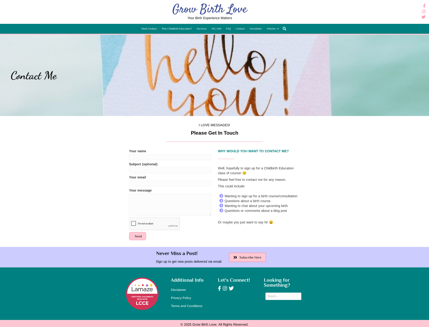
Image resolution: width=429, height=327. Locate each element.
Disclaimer (178, 290)
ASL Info (216, 28)
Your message (140, 190)
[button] (277, 28)
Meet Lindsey (149, 28)
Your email (137, 177)
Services (201, 28)
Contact (240, 28)
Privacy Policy (181, 298)
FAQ (228, 28)
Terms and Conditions (186, 306)
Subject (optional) (143, 164)
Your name (137, 151)
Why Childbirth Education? (177, 28)
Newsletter (256, 28)
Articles (271, 28)
